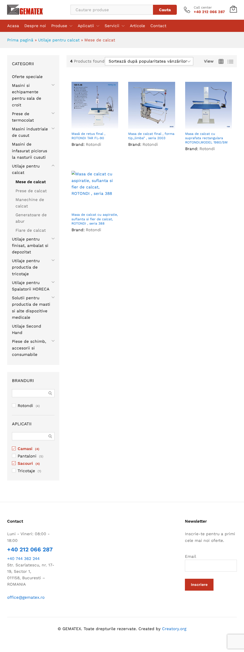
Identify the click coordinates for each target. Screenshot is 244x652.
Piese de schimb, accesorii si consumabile (29, 348)
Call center (203, 7)
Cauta (165, 9)
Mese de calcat (30, 181)
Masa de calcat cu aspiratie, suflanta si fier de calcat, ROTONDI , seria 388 (94, 219)
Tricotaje (26, 470)
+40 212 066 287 (30, 549)
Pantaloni (27, 456)
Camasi (25, 448)
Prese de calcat (31, 190)
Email (190, 556)
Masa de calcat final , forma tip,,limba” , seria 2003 (151, 136)
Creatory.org (174, 628)
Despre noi (35, 26)
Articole (137, 26)
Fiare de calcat (30, 230)
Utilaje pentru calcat (59, 40)
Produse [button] (59, 26)
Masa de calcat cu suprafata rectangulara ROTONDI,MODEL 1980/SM (206, 138)
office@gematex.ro (26, 597)
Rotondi (93, 144)
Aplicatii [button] (86, 26)
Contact (158, 26)
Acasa (13, 26)
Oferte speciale (27, 76)
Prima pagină (20, 40)
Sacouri (25, 463)
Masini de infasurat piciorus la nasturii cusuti (29, 150)
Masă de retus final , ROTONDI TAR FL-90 (88, 136)
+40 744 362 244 (23, 558)
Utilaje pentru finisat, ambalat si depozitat (30, 245)
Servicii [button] (112, 26)
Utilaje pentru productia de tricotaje (26, 267)
